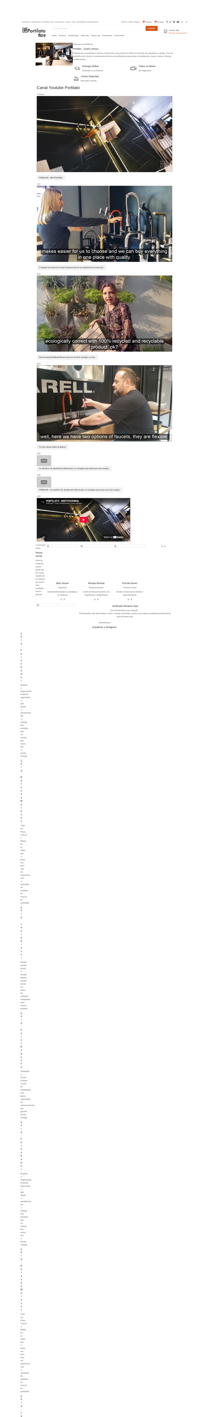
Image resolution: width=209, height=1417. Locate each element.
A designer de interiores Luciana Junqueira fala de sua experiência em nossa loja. (71, 267)
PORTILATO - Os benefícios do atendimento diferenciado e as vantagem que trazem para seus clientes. (79, 490)
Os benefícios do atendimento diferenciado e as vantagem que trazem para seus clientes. (74, 468)
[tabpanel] (104, 520)
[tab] (104, 141)
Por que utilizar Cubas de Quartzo (52, 447)
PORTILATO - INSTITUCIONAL (51, 178)
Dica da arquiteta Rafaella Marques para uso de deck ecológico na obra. (67, 357)
